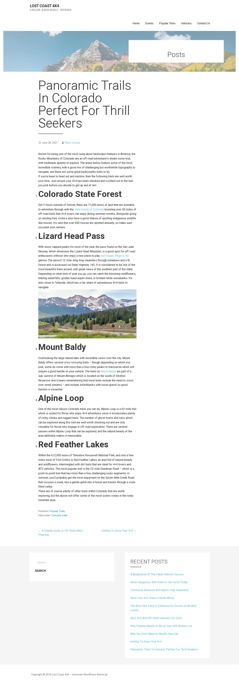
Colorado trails (59, 515)
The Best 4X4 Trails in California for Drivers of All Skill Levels (163, 608)
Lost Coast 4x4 (44, 6)
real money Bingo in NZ (115, 255)
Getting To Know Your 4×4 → (119, 530)
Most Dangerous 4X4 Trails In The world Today (159, 582)
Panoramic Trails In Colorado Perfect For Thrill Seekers (164, 649)
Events (149, 23)
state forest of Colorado (89, 209)
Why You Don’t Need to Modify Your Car (154, 634)
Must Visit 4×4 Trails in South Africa (152, 598)
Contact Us (203, 23)
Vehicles (186, 23)
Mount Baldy (108, 371)
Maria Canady (72, 142)
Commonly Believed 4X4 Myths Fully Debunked (159, 590)
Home (136, 23)
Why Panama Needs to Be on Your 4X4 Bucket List (161, 626)
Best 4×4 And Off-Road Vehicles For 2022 (156, 618)
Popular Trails (167, 23)
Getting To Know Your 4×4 (146, 641)
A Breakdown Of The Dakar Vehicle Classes (157, 574)
